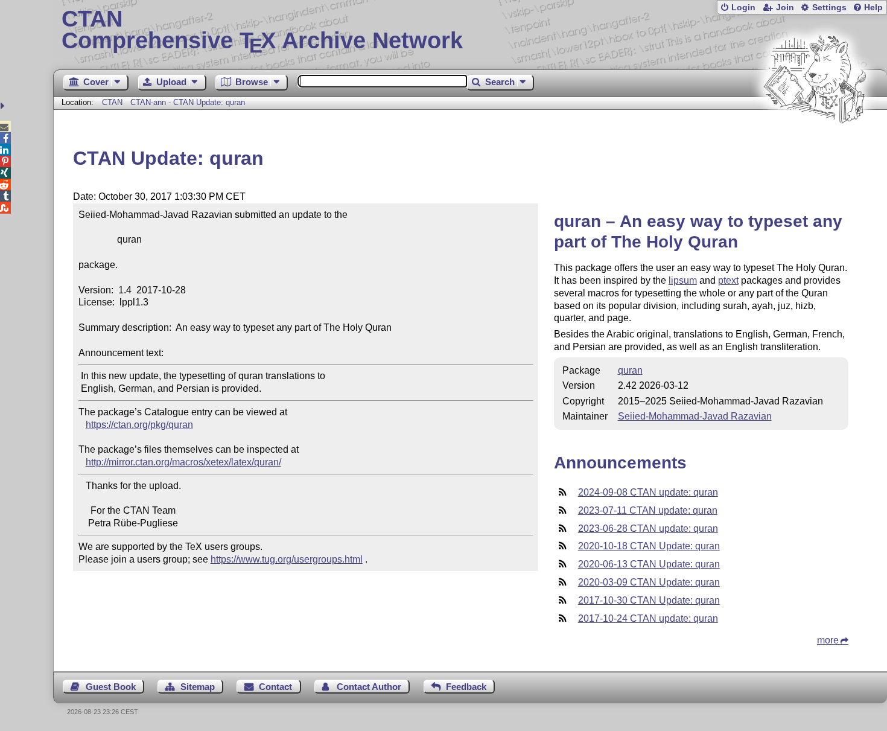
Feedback (466, 687)
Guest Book (111, 687)
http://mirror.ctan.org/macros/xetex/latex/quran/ (183, 462)
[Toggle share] (4, 106)
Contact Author (369, 687)
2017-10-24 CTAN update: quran (648, 618)
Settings (829, 7)
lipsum (683, 280)
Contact (275, 687)
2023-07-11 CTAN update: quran (647, 510)
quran (630, 370)
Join (785, 7)
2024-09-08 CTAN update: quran (648, 492)
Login (743, 7)
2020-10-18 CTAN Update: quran (649, 546)
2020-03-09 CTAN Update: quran (649, 582)
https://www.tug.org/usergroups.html (287, 559)
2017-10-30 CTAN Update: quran (649, 600)
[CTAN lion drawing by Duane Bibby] (814, 146)
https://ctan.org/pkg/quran (139, 425)
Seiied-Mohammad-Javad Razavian (695, 416)
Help (873, 7)
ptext (728, 280)
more (828, 640)
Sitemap (197, 687)
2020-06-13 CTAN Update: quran (649, 564)
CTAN (112, 102)
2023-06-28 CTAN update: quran (648, 528)
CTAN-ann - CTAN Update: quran (187, 102)
